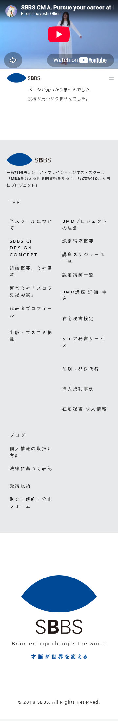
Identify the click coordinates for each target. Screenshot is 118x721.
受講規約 (20, 485)
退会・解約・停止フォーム (31, 503)
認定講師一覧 (78, 274)
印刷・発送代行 (81, 369)
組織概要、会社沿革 (31, 271)
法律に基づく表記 (31, 468)
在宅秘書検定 (78, 318)
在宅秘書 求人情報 (84, 408)
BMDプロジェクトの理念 (85, 224)
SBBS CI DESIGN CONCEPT (24, 248)
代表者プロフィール (31, 312)
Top (15, 201)
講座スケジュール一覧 (83, 258)
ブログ (18, 435)
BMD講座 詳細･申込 (85, 295)
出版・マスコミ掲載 (31, 336)
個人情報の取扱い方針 (31, 452)
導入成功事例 (78, 388)
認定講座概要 (78, 241)
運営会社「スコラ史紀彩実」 (31, 291)
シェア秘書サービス (83, 342)
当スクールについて (31, 224)
